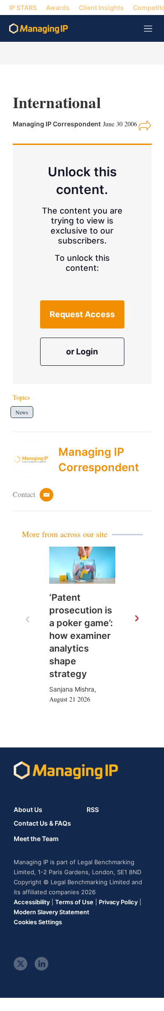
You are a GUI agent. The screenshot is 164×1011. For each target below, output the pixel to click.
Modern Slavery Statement (51, 912)
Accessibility (32, 902)
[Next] (136, 619)
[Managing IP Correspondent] (35, 459)
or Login (82, 351)
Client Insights (101, 7)
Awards (58, 7)
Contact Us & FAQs (42, 823)
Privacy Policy (118, 902)
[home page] (38, 28)
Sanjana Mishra (71, 689)
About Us (28, 809)
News (21, 412)
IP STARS (23, 7)
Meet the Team (36, 839)
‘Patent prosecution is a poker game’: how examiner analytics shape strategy (81, 635)
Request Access (82, 314)
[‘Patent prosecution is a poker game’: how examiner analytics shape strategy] (82, 565)
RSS (93, 809)
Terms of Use (74, 902)
